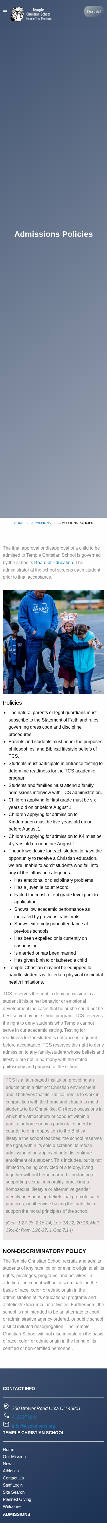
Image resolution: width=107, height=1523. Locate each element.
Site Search (14, 1492)
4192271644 (25, 1417)
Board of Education (53, 562)
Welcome (12, 1506)
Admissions (41, 523)
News (8, 1464)
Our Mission (14, 1456)
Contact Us (13, 1478)
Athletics (11, 1471)
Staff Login (13, 1485)
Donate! (94, 11)
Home (19, 523)
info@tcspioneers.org (33, 1426)
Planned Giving (17, 1499)
